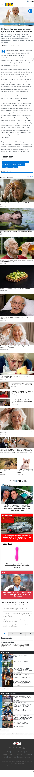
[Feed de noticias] (20, 748)
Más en (11, 481)
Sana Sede (5, 167)
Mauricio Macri (6, 162)
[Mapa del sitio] (24, 748)
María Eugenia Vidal (18, 164)
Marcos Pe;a (13, 167)
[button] (31, 58)
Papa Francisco (6, 164)
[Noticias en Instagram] (10, 748)
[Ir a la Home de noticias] (17, 743)
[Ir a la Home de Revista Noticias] (8, 4)
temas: (4, 160)
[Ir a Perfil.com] (30, 1)
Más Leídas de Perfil (8, 693)
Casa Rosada (16, 162)
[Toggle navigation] (2, 5)
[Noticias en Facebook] (13, 748)
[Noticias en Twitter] (17, 748)
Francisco (25, 162)
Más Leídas (5, 652)
